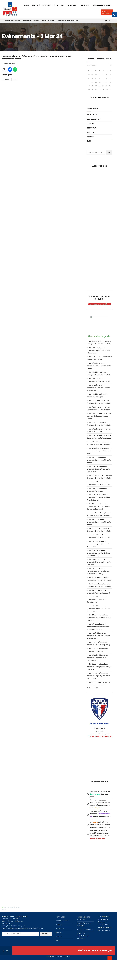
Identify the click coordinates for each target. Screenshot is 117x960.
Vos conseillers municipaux (12, 20)
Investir (84, 5)
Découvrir (72, 5)
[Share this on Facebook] (10, 69)
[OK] (109, 152)
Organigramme (103, 919)
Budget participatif (48, 20)
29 (99, 75)
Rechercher (46, 933)
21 (99, 86)
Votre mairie (46, 5)
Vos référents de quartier (31, 20)
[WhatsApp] (15, 69)
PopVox (107, 12)
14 (99, 82)
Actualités (92, 115)
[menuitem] (46, 5)
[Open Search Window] (112, 20)
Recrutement (102, 922)
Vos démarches (93, 119)
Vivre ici (59, 5)
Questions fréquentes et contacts (67, 20)
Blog (89, 141)
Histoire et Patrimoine (101, 5)
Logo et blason (103, 925)
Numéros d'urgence (105, 927)
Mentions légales (104, 930)
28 (99, 90)
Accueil (4, 31)
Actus (26, 5)
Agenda (35, 5)
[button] (114, 14)
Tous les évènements (99, 97)
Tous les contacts (104, 916)
